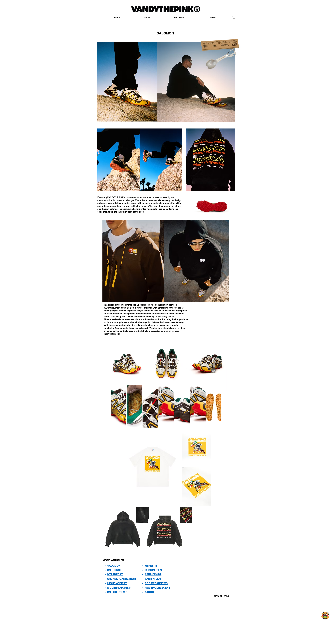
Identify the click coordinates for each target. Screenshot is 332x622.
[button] (147, 17)
